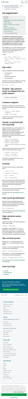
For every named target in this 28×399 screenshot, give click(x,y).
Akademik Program (7, 370)
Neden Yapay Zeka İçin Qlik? (9, 349)
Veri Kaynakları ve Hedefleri (9, 355)
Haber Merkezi (6, 376)
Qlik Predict (5, 334)
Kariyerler (5, 374)
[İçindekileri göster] (3, 6)
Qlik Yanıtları (6, 332)
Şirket (4, 363)
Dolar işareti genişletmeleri (9, 27)
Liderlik (4, 365)
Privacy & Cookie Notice (19, 392)
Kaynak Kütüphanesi (7, 313)
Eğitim (4, 308)
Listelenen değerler (8, 23)
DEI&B (4, 368)
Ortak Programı (6, 372)
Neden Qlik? (6, 342)
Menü (26, 2)
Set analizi (13, 9)
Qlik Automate (6, 336)
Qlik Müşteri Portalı (7, 311)
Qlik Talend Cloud (7, 323)
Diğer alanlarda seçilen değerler (10, 29)
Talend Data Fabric (7, 325)
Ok (14, 394)
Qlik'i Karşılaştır (6, 351)
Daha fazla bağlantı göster (11, 33)
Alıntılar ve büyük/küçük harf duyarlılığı (12, 24)
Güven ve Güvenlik (7, 344)
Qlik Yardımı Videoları (8, 304)
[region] (14, 391)
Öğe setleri (6, 18)
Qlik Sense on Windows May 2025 (11, 5)
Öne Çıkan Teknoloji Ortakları (9, 353)
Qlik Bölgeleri (6, 357)
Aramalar (5, 26)
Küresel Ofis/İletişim (7, 377)
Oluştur (21, 5)
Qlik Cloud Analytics (7, 330)
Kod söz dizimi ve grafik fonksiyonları (11, 7)
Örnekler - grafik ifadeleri (11, 97)
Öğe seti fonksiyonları (8, 31)
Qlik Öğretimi (6, 309)
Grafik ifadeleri (7, 9)
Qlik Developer (6, 306)
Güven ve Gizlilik (7, 346)
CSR (4, 367)
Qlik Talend (5, 321)
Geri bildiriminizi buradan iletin (10, 289)
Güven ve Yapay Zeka (8, 348)
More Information (14, 397)
